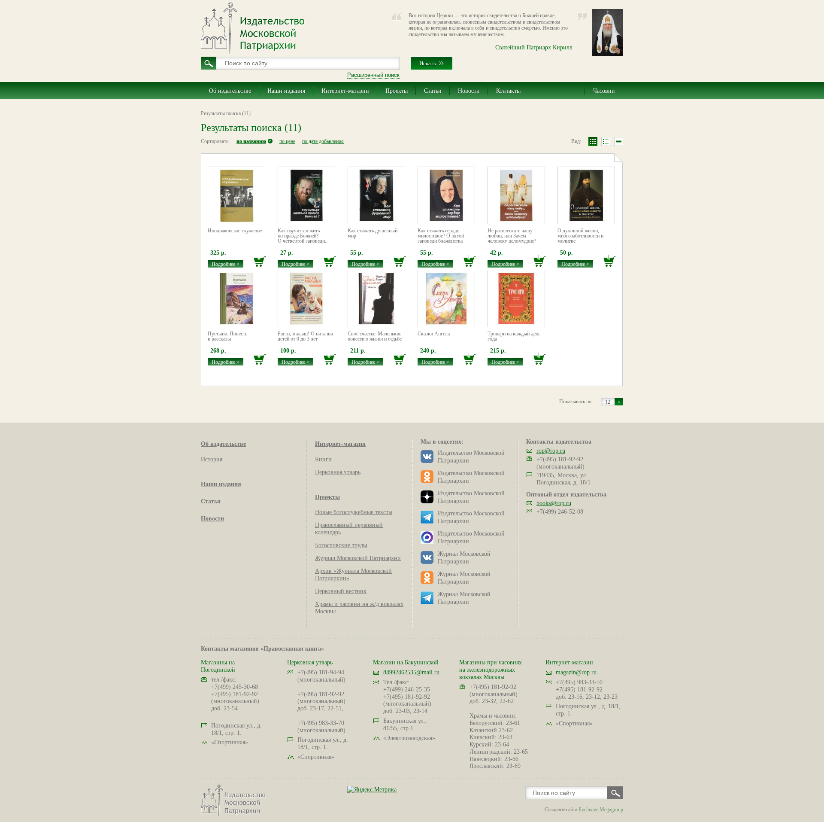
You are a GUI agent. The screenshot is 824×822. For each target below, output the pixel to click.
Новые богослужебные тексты (353, 512)
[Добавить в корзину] (260, 261)
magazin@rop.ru (576, 672)
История (211, 459)
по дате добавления (323, 141)
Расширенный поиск (373, 75)
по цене (287, 141)
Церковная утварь (337, 472)
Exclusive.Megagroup (601, 810)
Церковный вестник (341, 591)
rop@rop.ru (550, 451)
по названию (251, 141)
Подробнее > (225, 264)
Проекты (396, 91)
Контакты (508, 91)
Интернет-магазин (345, 91)
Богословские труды (341, 545)
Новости (469, 91)
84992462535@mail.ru (411, 672)
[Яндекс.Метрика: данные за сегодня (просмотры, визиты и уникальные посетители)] (372, 789)
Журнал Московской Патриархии (358, 558)
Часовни (604, 91)
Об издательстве (230, 91)
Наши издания (286, 91)
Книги (323, 459)
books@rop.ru (553, 503)
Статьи (433, 91)
